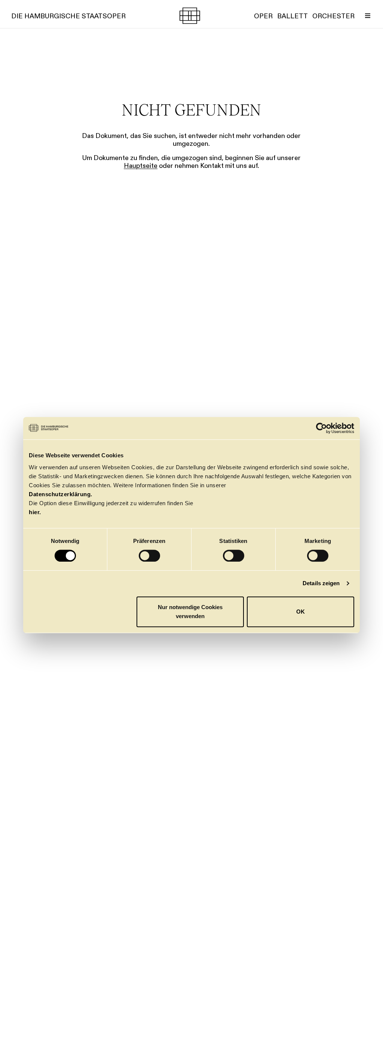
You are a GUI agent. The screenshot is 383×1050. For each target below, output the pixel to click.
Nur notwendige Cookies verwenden (190, 611)
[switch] (149, 556)
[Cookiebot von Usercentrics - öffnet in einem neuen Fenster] (321, 428)
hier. (35, 512)
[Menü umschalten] (367, 15)
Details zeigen (321, 583)
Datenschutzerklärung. (60, 494)
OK (300, 611)
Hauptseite (140, 166)
